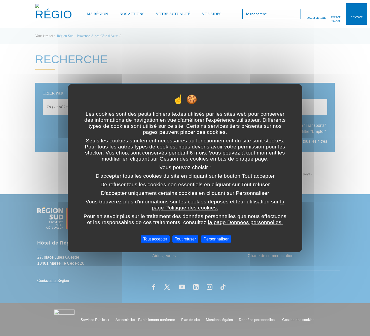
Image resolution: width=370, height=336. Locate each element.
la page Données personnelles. (245, 222)
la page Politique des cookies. (218, 204)
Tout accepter (155, 239)
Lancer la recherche (296, 14)
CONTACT (356, 17)
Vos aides (211, 14)
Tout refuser (185, 239)
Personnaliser (216, 239)
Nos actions (132, 14)
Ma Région (97, 14)
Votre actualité (173, 14)
